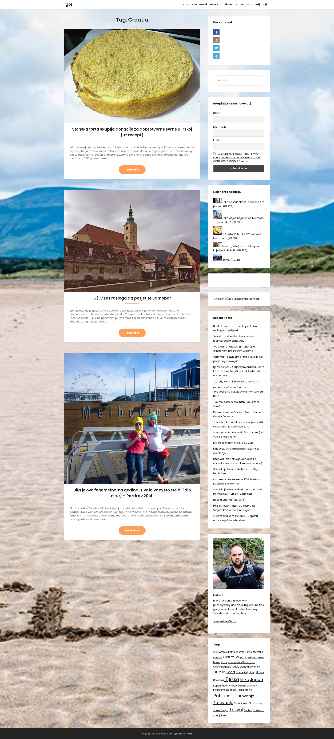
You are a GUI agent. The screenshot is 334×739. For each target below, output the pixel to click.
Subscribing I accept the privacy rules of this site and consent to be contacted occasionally (236, 157)
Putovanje (223, 702)
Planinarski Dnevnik (205, 4)
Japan (256, 679)
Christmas (248, 662)
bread (216, 662)
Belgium (252, 657)
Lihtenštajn (242, 686)
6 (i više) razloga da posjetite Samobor (132, 298)
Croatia (234, 666)
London (252, 685)
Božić (261, 657)
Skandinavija (256, 703)
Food (230, 672)
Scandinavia (241, 703)
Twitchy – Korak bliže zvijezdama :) (235, 381)
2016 (215, 652)
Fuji (246, 672)
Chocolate (234, 662)
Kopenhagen (220, 685)
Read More (132, 169)
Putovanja (245, 695)
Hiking (252, 672)
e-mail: (217, 140)
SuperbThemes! (182, 733)
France (240, 672)
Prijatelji (261, 4)
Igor (68, 4)
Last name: (219, 126)
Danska (244, 666)
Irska (234, 679)
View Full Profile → (224, 621)
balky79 (218, 595)
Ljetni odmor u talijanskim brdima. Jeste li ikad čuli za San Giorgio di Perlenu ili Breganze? (238, 371)
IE (226, 679)
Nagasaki (231, 690)
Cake (224, 662)
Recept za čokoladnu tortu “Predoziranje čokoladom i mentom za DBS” (238, 392)
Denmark (254, 666)
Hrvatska (218, 680)
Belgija (243, 657)
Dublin (219, 672)
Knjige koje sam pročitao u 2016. (233, 443)
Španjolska (219, 715)
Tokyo (224, 710)
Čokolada (258, 710)
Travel (236, 709)
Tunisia (248, 710)
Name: (216, 113)
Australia (230, 657)
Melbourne (219, 690)
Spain (216, 710)
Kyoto (233, 685)
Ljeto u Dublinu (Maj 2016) (229, 500)
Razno (245, 4)
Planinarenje (245, 690)
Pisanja (229, 4)
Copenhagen (221, 666)
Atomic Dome (244, 652)
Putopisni (224, 695)
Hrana (260, 672)
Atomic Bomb (227, 652)
